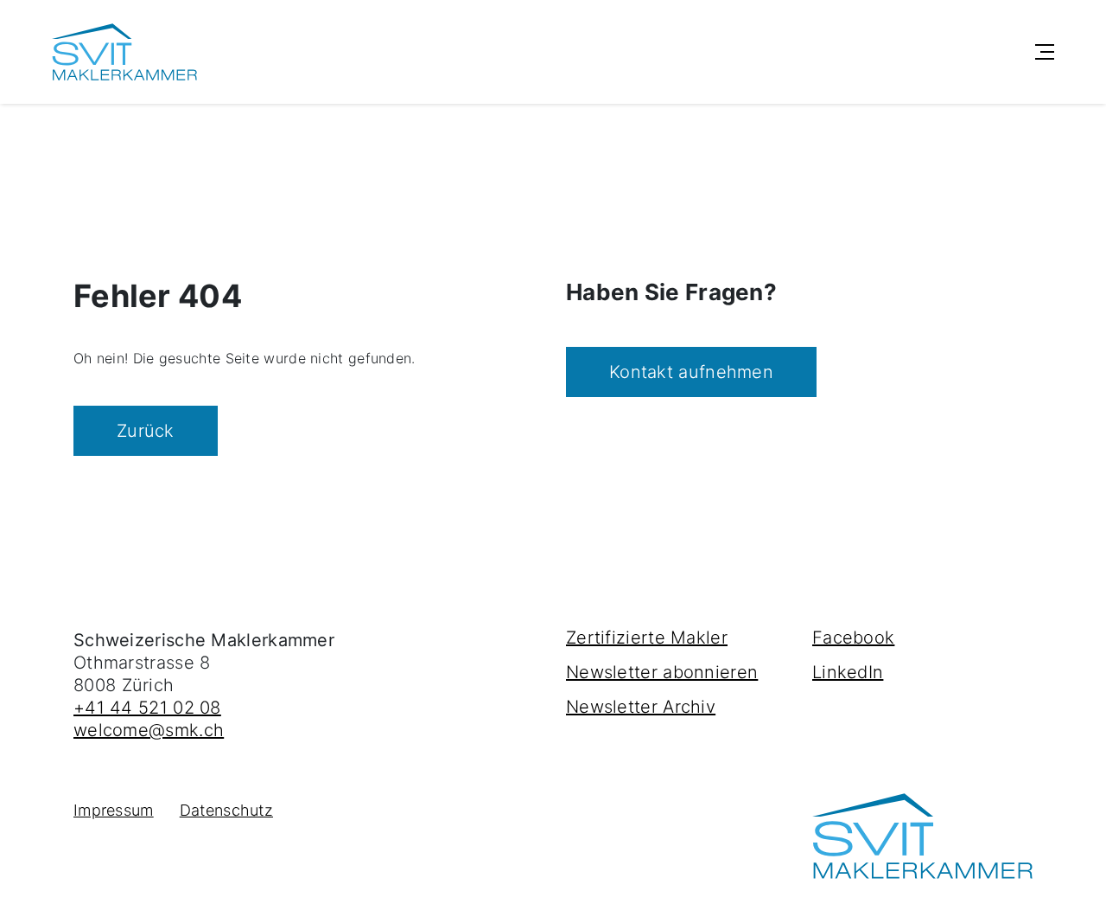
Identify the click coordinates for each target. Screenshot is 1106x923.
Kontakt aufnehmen (691, 372)
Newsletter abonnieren (662, 672)
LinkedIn (847, 672)
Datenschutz (226, 810)
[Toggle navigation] (1044, 52)
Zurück (146, 430)
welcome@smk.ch (148, 730)
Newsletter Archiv (640, 706)
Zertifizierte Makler (647, 637)
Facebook (853, 637)
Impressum (113, 810)
